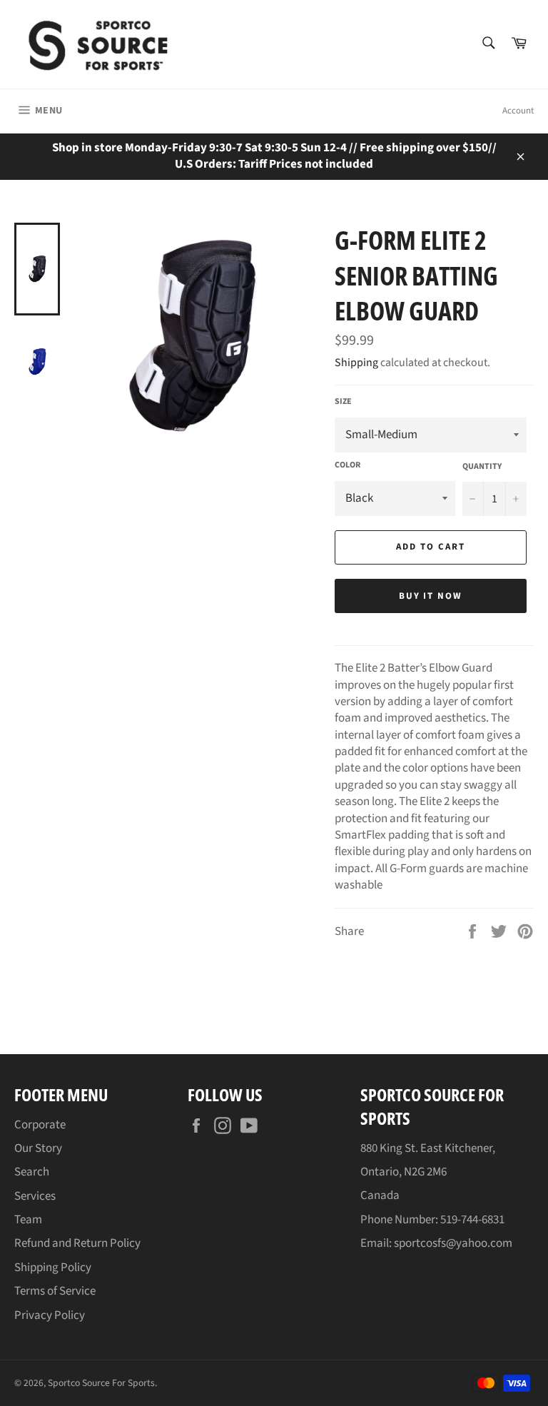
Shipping (356, 362)
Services (35, 1196)
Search (31, 1171)
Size (343, 402)
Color (347, 465)
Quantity (482, 466)
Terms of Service (55, 1291)
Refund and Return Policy (77, 1243)
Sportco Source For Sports (101, 1383)
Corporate (40, 1124)
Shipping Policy (52, 1267)
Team (28, 1219)
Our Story (38, 1148)
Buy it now (431, 596)
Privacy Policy (49, 1315)
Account (518, 110)
